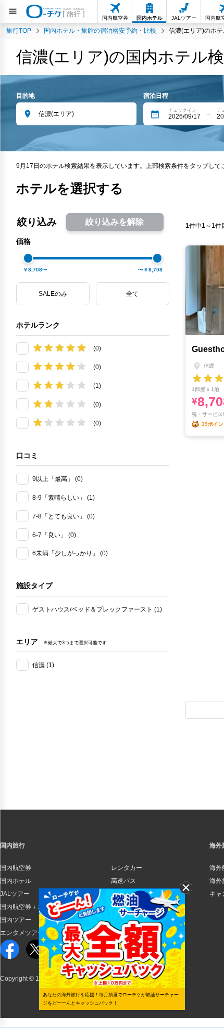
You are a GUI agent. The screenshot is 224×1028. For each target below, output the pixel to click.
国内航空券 (15, 867)
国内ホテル (15, 880)
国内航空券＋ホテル (28, 906)
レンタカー (126, 867)
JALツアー (15, 893)
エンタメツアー (22, 932)
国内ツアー (15, 919)
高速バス (123, 880)
